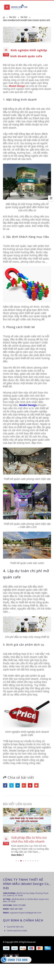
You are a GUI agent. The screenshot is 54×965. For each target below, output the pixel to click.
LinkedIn (17, 785)
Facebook (5, 785)
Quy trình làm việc (15, 926)
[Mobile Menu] (7, 7)
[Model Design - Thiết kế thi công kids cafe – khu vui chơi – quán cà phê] (19, 7)
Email (36, 785)
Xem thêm (16, 855)
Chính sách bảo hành (17, 930)
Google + (24, 785)
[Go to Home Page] (4, 17)
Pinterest (30, 785)
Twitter (11, 785)
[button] (16, 860)
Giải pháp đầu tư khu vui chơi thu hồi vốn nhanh (28, 839)
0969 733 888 (19, 905)
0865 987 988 (16, 909)
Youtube (11, 956)
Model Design (17, 86)
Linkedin (16, 956)
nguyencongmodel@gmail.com (25, 912)
